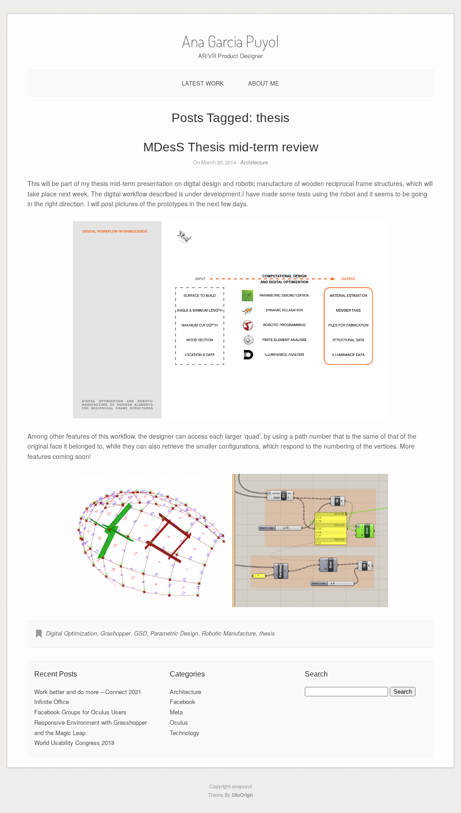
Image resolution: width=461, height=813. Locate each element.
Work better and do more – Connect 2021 (87, 691)
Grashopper (115, 633)
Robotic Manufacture (229, 633)
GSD (140, 633)
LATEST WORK (203, 83)
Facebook (182, 701)
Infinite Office (51, 701)
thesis (267, 633)
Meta (176, 712)
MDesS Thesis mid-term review (230, 147)
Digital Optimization (71, 633)
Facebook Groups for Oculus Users (80, 712)
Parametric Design (174, 633)
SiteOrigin (242, 794)
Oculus (179, 722)
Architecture (254, 162)
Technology (184, 732)
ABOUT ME (263, 83)
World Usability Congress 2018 (74, 742)
